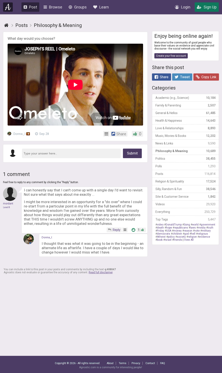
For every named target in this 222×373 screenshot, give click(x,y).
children (177, 233)
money (177, 230)
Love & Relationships (185, 128)
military (206, 230)
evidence (204, 236)
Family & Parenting (185, 105)
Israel (168, 239)
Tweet (185, 77)
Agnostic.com (8, 7)
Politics (185, 158)
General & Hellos (185, 113)
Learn (104, 7)
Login (185, 7)
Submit (132, 153)
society (181, 236)
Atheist (161, 236)
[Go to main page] (6, 25)
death (160, 227)
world (195, 224)
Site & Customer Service (185, 196)
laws (193, 227)
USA (168, 230)
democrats (163, 233)
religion (192, 236)
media (202, 227)
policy (171, 236)
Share (164, 77)
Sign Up (210, 7)
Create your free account (171, 55)
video (160, 224)
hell (193, 233)
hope (169, 227)
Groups (80, 7)
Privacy (136, 363)
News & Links (185, 143)
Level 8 (6, 207)
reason (188, 230)
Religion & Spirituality (185, 181)
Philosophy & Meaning (185, 151)
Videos (185, 204)
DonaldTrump (174, 224)
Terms (122, 363)
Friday (160, 230)
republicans (181, 227)
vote (197, 230)
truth (210, 227)
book (160, 239)
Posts (185, 174)
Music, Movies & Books (185, 136)
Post (33, 7)
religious (203, 233)
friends (178, 239)
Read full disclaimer (101, 272)
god (186, 233)
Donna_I (21, 134)
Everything (185, 212)
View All (189, 239)
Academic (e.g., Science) (185, 97)
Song (187, 224)
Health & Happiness (185, 120)
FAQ (162, 363)
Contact (150, 363)
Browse (55, 7)
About (110, 363)
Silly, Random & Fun (185, 189)
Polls (185, 166)
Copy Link (208, 77)
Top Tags (185, 219)
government (208, 224)
